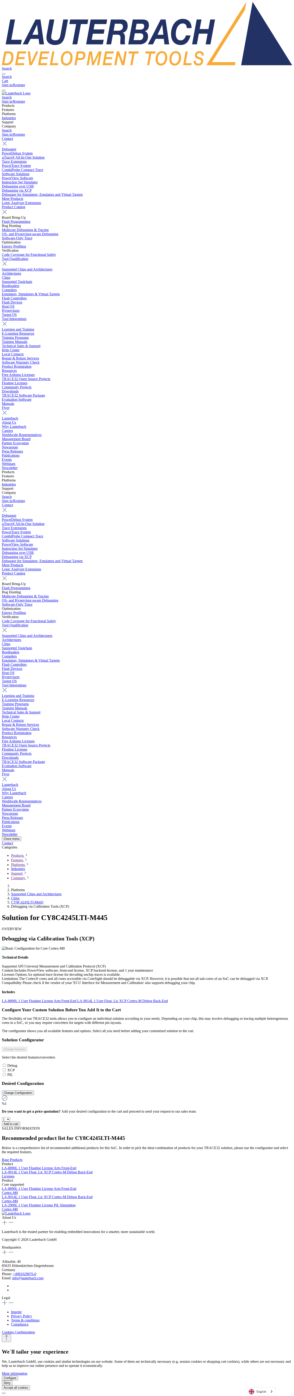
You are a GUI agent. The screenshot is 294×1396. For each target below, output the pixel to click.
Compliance (19, 1324)
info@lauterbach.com (27, 1278)
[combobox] (261, 1391)
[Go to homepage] (147, 64)
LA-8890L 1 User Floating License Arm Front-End (39, 1001)
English (261, 1391)
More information (14, 1373)
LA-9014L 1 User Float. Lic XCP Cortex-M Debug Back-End (122, 1001)
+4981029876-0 (24, 1274)
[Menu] (4, 74)
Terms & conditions (25, 1320)
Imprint (16, 1312)
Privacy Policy (21, 1316)
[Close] (4, 1393)
